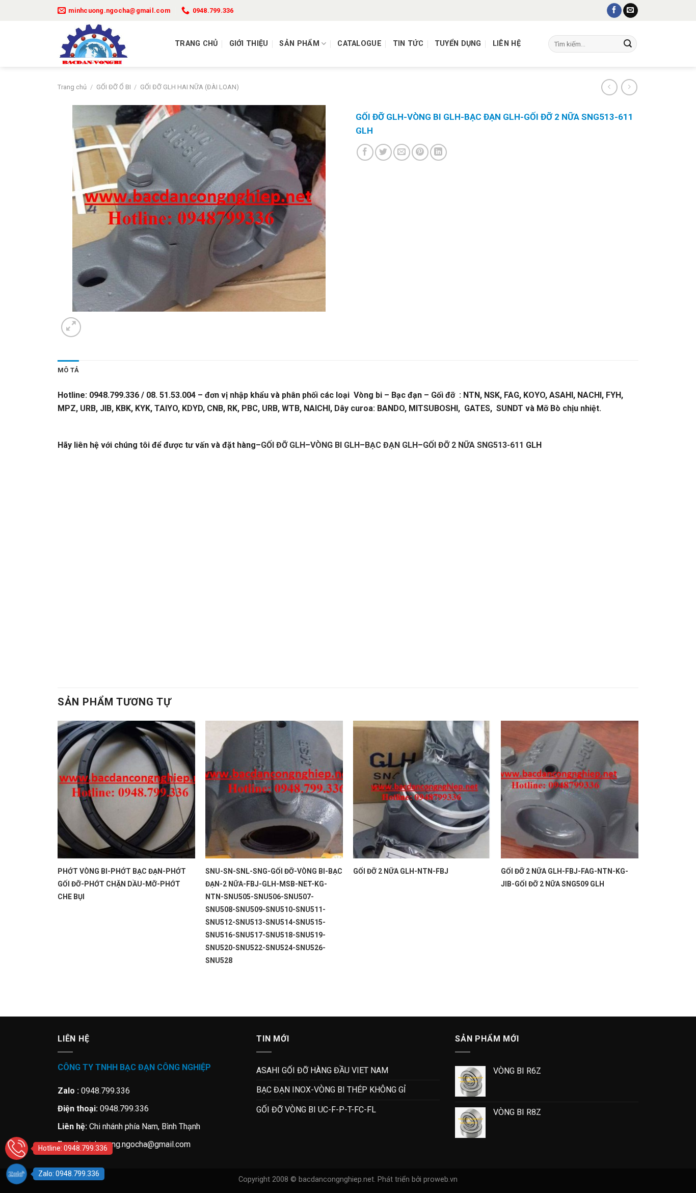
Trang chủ (196, 43)
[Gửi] (627, 44)
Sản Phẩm (299, 43)
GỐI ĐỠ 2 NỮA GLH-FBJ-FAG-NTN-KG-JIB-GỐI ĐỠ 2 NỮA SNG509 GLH (564, 877)
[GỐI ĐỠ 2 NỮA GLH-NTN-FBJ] (422, 789)
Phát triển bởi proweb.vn (418, 1179)
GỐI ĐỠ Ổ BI (113, 87)
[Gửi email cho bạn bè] (401, 152)
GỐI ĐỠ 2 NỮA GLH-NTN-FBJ (400, 871)
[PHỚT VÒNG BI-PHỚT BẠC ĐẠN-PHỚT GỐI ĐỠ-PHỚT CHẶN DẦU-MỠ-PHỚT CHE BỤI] (126, 789)
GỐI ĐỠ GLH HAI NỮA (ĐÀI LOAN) (189, 87)
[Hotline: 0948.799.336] (16, 1148)
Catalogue (359, 43)
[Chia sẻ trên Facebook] (365, 152)
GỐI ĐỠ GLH (283, 445)
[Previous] (62, 999)
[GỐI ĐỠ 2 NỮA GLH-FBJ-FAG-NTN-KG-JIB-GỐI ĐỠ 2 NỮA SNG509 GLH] (569, 789)
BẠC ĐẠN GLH (391, 445)
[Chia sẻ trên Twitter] (383, 152)
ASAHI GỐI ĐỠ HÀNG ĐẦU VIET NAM (322, 1070)
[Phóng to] (71, 327)
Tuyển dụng (458, 43)
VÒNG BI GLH (335, 445)
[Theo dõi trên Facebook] (614, 10)
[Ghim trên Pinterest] (420, 152)
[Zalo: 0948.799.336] (16, 1173)
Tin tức (408, 43)
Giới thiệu (249, 43)
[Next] (95, 322)
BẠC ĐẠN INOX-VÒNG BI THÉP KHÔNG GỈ (331, 1090)
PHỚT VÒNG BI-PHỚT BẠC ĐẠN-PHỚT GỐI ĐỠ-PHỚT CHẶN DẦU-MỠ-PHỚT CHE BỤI (122, 884)
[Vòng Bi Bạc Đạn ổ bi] (108, 44)
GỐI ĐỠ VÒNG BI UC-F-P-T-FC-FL (316, 1109)
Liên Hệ (507, 43)
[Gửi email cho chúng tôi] (630, 10)
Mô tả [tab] (68, 370)
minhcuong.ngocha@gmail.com (136, 1144)
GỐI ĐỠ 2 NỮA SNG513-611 (473, 445)
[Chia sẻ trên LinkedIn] (438, 152)
